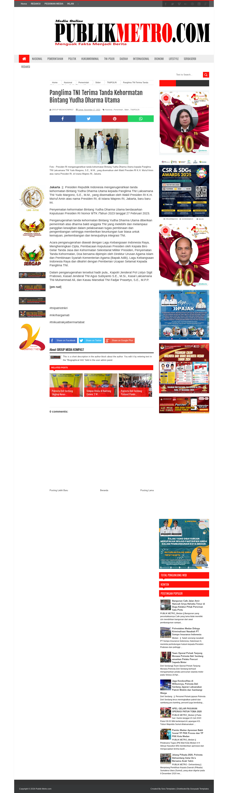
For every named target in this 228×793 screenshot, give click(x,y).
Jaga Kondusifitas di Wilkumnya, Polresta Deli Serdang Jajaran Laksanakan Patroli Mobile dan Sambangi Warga (181, 687)
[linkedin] (199, 4)
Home (24, 3)
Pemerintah (118, 110)
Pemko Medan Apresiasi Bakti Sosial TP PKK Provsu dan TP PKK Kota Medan (187, 733)
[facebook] (165, 4)
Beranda (104, 490)
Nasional (108, 110)
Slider (126, 110)
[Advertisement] (32, 130)
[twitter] (172, 4)
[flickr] (185, 4)
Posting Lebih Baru (59, 490)
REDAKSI (36, 3)
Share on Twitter (93, 340)
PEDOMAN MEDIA (54, 3)
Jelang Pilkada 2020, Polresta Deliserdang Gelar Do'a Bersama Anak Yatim (187, 758)
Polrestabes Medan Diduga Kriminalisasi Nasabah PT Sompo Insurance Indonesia (186, 631)
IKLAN (70, 3)
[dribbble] (192, 4)
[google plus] (205, 4)
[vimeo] (179, 4)
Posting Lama (147, 490)
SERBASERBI (190, 59)
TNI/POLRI (134, 110)
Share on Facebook (66, 340)
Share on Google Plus (122, 340)
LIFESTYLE (174, 59)
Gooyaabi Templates (199, 789)
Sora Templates (168, 789)
